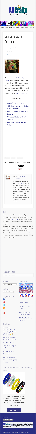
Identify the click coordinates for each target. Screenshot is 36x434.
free (14, 158)
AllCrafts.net (21, 183)
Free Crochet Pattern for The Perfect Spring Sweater (10, 359)
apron (7, 158)
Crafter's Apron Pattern (15, 103)
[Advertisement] (20, 143)
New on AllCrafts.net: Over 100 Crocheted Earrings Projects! (9, 340)
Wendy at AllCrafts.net (12, 48)
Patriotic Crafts (23, 303)
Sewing (9, 55)
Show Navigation (29, 16)
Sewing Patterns (21, 93)
